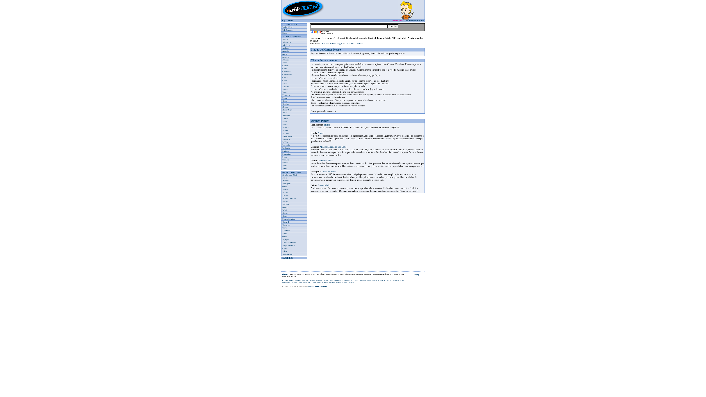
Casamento (286, 72)
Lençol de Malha (288, 245)
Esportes (285, 86)
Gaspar (284, 216)
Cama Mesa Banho (336, 280)
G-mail (285, 207)
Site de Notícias (304, 282)
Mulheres (285, 133)
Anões (284, 54)
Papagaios (286, 139)
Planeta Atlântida (288, 219)
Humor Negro (287, 110)
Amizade (285, 48)
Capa (284, 21)
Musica (285, 193)
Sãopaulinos (286, 154)
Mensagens (286, 184)
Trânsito (285, 163)
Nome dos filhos (325, 160)
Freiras (284, 98)
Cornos (285, 77)
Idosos (284, 113)
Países (284, 251)
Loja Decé (286, 231)
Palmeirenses (287, 136)
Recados (285, 195)
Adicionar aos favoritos (415, 21)
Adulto (285, 39)
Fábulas (285, 89)
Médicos (285, 127)
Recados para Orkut (289, 175)
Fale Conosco (287, 30)
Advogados (286, 42)
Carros (284, 228)
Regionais (286, 148)
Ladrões (285, 119)
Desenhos (285, 181)
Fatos (284, 92)
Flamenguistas (287, 95)
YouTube (285, 204)
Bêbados (285, 60)
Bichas (284, 63)
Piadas (290, 21)
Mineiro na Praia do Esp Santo (333, 147)
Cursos (285, 248)
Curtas (284, 80)
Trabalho (285, 160)
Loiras (284, 122)
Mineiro (285, 130)
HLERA (285, 280)
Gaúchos (285, 104)
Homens (285, 107)
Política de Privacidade (317, 286)
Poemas (320, 282)
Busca (284, 33)
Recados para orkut (336, 282)
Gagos (284, 101)
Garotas (285, 213)
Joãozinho (286, 116)
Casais (284, 69)
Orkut (284, 187)
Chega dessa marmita (354, 43)
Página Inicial (287, 27)
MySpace (285, 240)
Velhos (284, 169)
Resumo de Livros (289, 243)
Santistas (285, 151)
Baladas (285, 210)
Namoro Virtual (398, 21)
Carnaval (285, 222)
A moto (321, 133)
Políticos (285, 142)
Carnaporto (286, 225)
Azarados (285, 57)
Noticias (285, 190)
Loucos (285, 125)
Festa (326, 282)
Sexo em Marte (329, 171)
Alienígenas (286, 45)
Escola (284, 83)
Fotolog (285, 201)
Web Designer (287, 254)
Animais (285, 51)
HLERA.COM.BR (289, 198)
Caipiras (285, 66)
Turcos (284, 166)
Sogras (284, 157)
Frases (284, 178)
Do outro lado (324, 185)
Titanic (327, 125)
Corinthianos (287, 75)
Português (286, 145)
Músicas (294, 282)
